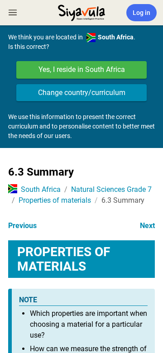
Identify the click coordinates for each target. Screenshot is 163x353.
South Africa (41, 189)
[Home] (81, 11)
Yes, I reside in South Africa (81, 69)
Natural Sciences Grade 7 (111, 189)
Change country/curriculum (81, 92)
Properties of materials (55, 200)
